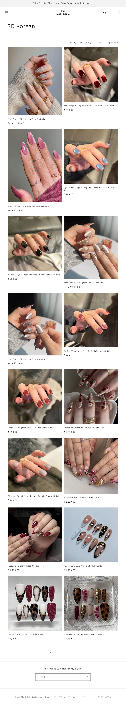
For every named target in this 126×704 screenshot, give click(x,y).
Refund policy (59, 697)
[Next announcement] (120, 3)
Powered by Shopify (43, 697)
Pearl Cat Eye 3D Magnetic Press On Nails (26, 119)
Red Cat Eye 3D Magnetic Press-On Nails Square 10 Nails (89, 105)
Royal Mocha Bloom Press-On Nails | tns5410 (84, 634)
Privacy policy (73, 697)
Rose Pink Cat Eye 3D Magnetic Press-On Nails (28, 206)
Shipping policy (104, 697)
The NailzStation (28, 697)
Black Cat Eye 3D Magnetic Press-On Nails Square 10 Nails (34, 275)
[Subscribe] (87, 677)
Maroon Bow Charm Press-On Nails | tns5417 (28, 566)
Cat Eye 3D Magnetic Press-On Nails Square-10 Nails (31, 427)
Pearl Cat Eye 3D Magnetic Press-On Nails (26, 359)
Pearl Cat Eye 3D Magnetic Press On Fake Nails (84, 283)
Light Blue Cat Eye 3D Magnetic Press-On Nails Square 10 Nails (89, 188)
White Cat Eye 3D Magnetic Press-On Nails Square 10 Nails (34, 496)
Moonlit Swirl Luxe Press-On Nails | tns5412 (83, 566)
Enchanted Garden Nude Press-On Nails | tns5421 (86, 427)
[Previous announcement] (6, 3)
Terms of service (88, 697)
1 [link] (50, 652)
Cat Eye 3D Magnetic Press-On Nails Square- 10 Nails (87, 351)
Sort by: (73, 42)
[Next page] (75, 652)
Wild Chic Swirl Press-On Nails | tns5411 (25, 634)
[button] (6, 12)
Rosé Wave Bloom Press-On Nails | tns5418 (83, 497)
